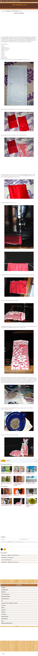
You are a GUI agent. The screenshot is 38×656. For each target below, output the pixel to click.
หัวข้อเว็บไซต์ (19, 585)
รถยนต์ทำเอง (3, 587)
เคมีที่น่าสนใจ (3, 591)
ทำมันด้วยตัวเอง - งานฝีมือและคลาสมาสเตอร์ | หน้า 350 (10, 555)
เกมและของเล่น (3, 614)
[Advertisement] (19, 21)
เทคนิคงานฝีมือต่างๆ (4, 618)
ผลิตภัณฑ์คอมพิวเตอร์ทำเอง (5, 596)
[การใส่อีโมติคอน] (13, 541)
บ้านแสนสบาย (3, 609)
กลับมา (4, 460)
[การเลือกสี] (15, 541)
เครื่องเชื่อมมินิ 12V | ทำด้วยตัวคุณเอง (7, 557)
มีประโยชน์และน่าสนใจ (5, 598)
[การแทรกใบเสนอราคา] (19, 541)
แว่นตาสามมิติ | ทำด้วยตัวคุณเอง (6, 559)
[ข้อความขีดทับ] (6, 541)
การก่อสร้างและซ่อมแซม (5, 594)
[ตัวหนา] (2, 541)
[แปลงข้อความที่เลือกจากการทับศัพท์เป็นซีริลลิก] (20, 541)
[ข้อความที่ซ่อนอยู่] (17, 541)
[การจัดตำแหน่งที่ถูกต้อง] (11, 541)
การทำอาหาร (3, 605)
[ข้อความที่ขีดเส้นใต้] (5, 541)
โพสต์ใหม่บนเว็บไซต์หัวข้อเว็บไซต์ (6, 623)
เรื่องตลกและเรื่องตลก (4, 616)
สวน (2, 600)
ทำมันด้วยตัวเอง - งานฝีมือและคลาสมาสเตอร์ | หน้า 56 (10, 562)
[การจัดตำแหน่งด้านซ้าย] (8, 541)
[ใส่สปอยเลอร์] (22, 541)
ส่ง (4, 549)
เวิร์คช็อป (2, 607)
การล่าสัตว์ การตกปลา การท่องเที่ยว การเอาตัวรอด (9, 603)
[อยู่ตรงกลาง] (10, 541)
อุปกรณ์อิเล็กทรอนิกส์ (4, 589)
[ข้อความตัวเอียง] (3, 541)
